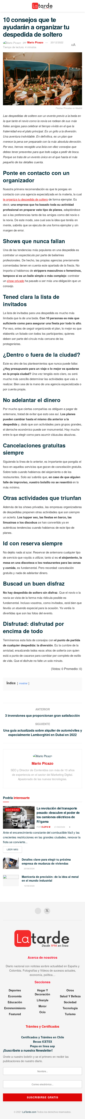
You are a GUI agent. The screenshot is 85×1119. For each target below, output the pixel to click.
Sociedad (12, 809)
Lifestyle (42, 1000)
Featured (15, 1014)
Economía (15, 996)
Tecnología (70, 1008)
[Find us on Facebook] (38, 911)
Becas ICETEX (42, 1042)
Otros (70, 990)
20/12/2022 (57, 42)
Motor (42, 1006)
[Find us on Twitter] (47, 911)
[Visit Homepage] (42, 6)
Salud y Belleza (70, 996)
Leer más (14, 849)
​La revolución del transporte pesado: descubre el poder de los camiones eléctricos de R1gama (58, 815)
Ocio (42, 1012)
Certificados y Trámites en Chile (42, 1037)
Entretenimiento (15, 1008)
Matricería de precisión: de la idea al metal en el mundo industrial (50, 879)
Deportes (15, 990)
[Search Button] (80, 6)
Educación (15, 1002)
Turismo (70, 1014)
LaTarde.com (29, 1111)
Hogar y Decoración (42, 992)
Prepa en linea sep (42, 1046)
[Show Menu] (4, 6)
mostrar (23, 683)
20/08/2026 (29, 868)
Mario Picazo (35, 42)
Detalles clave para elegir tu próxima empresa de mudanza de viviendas (46, 861)
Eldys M (46, 827)
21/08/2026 (59, 827)
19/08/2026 (29, 885)
